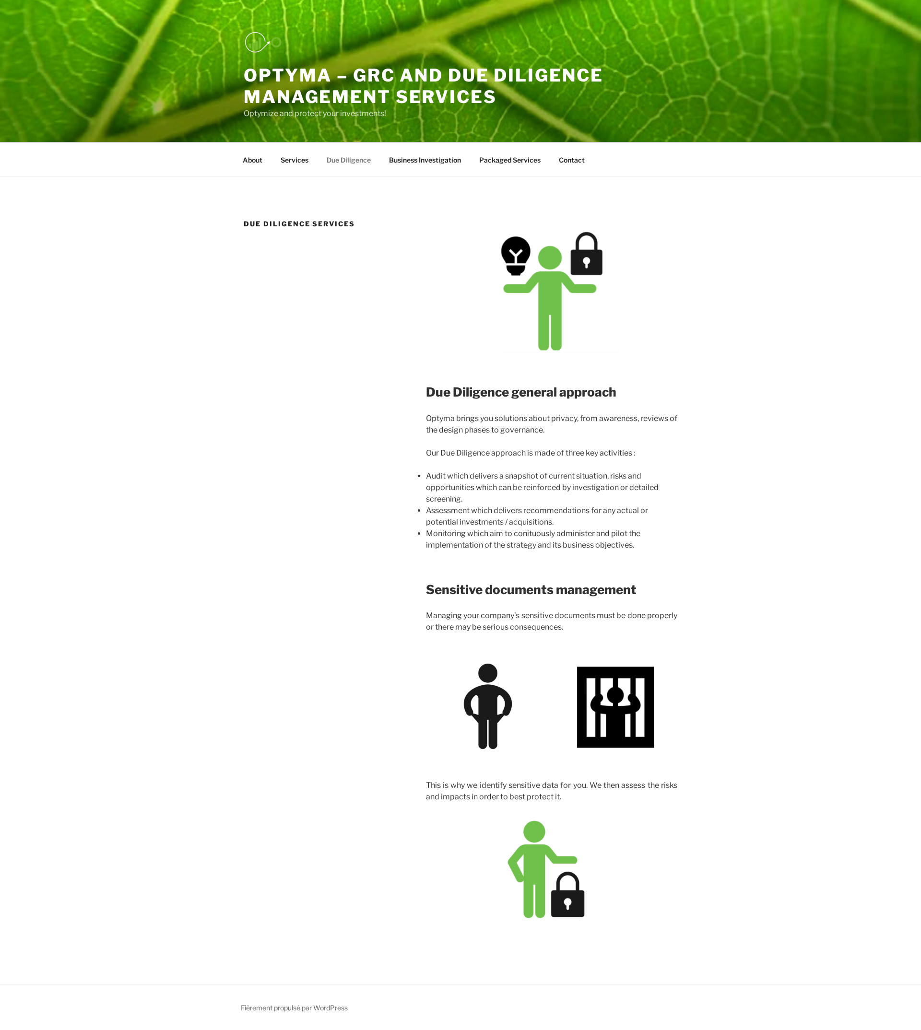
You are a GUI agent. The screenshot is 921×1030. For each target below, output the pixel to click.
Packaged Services (510, 160)
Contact (572, 160)
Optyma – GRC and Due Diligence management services (423, 86)
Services (294, 160)
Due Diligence (349, 160)
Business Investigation (425, 160)
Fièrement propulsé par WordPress (294, 1008)
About (252, 160)
